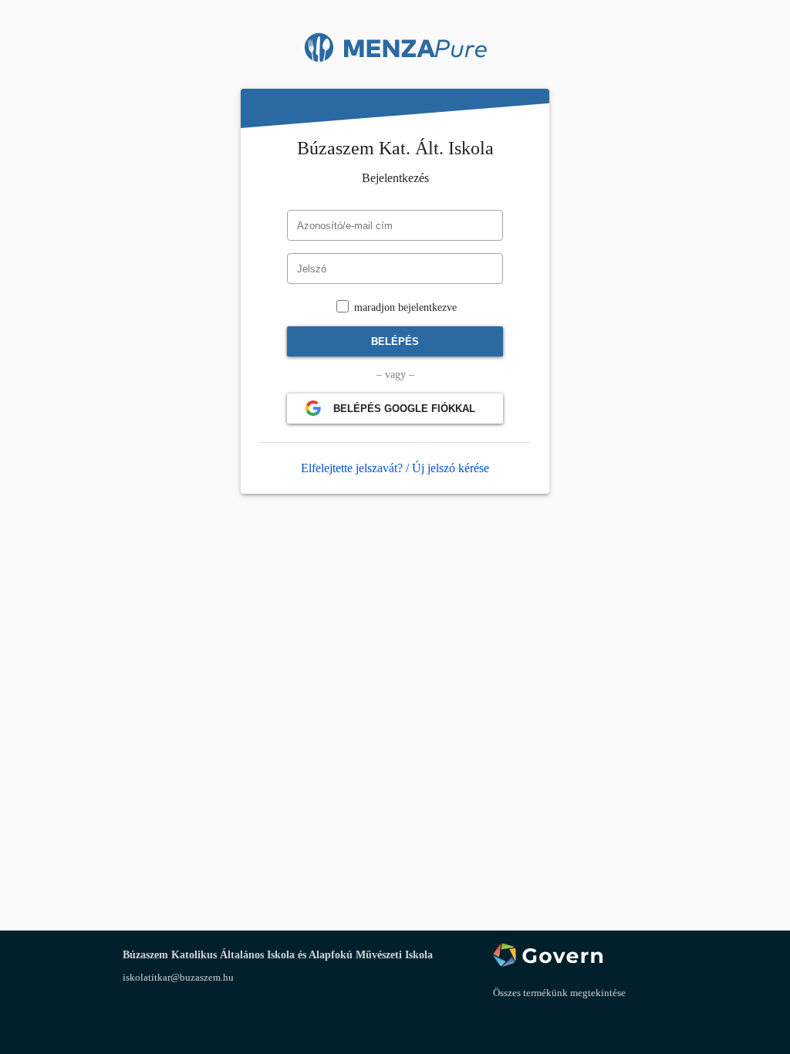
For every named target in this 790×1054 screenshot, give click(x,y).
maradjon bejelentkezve (404, 307)
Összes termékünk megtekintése (559, 992)
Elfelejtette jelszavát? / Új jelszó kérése (395, 468)
